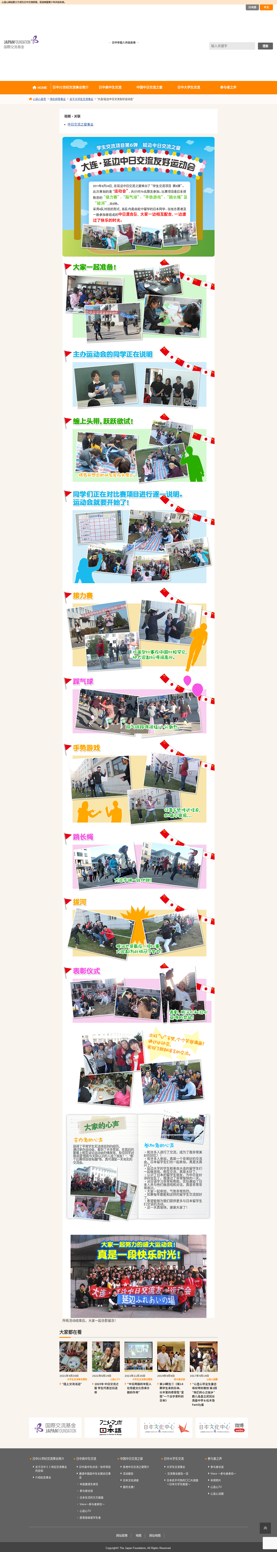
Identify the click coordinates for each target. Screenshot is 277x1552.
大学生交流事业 (176, 1466)
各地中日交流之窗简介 (136, 1466)
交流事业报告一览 (177, 1473)
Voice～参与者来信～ (92, 1504)
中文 (266, 7)
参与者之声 (228, 87)
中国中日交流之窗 (149, 87)
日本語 (252, 7)
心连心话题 (217, 1493)
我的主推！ (129, 1487)
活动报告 (128, 1473)
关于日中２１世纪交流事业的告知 (51, 1468)
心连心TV (85, 1510)
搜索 (265, 46)
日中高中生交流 (110, 87)
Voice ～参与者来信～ (223, 1473)
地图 (138, 1535)
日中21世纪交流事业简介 (71, 87)
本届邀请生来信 (89, 1484)
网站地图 (155, 1535)
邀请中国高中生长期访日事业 (95, 1475)
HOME (42, 87)
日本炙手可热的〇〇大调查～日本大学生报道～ (182, 1482)
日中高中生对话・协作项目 (95, 1466)
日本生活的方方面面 (91, 1497)
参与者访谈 (86, 1490)
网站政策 (122, 1535)
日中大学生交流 (188, 87)
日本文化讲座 (131, 1480)
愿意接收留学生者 (90, 1517)
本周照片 (215, 1480)
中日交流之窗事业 (80, 124)
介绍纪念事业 (43, 1477)
